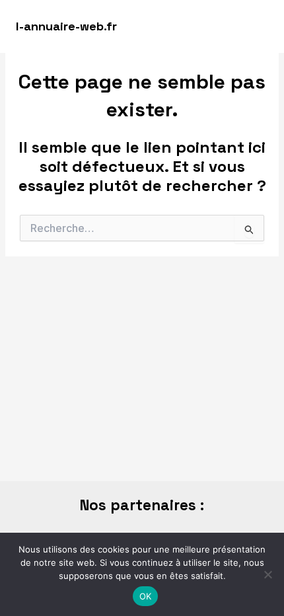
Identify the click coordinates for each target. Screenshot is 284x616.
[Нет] (267, 574)
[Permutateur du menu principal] (255, 26)
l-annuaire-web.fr (66, 26)
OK (145, 596)
